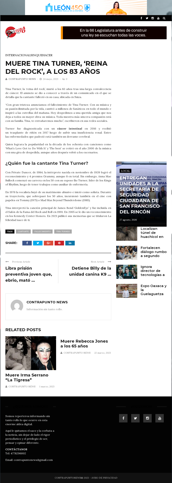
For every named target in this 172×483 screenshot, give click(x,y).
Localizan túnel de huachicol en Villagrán (152, 235)
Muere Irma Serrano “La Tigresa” (26, 377)
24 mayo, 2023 (51, 79)
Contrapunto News (22, 79)
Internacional (17, 55)
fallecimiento (42, 231)
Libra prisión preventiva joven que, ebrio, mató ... (28, 274)
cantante (23, 231)
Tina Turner (63, 231)
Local (125, 170)
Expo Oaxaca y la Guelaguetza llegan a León (154, 292)
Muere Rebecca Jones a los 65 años (84, 343)
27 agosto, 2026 (128, 219)
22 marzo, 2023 (102, 352)
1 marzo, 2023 (46, 386)
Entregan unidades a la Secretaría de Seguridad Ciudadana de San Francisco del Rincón (140, 195)
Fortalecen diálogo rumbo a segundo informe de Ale (154, 256)
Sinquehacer (41, 55)
